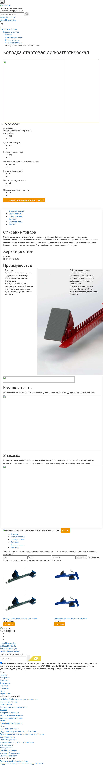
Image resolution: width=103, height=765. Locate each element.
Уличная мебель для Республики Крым (17, 742)
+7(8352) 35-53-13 (8, 17)
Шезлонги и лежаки (8, 750)
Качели (3, 720)
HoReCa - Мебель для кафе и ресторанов (18, 699)
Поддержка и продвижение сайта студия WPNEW (21, 763)
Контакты (4, 688)
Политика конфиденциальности (14, 761)
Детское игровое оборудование (14, 707)
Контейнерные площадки (11, 723)
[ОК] (28, 658)
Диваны (3, 709)
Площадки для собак (9, 728)
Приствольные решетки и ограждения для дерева (22, 734)
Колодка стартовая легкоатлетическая (20, 618)
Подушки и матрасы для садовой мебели (18, 731)
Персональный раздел (10, 651)
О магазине (5, 682)
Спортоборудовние (8, 755)
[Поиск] (26, 14)
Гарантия (4, 685)
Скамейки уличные (8, 739)
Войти (3, 29)
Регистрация (11, 29)
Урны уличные (6, 747)
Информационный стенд (11, 717)
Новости (3, 674)
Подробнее (9, 624)
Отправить (81, 557)
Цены (2, 691)
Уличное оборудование (10, 753)
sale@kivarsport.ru (8, 20)
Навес (2, 726)
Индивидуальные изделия (11, 715)
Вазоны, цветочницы (9, 701)
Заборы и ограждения (9, 712)
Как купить (4, 677)
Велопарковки (6, 704)
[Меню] (2, 2)
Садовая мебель (7, 736)
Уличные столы (6, 744)
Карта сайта (5, 693)
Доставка (4, 680)
